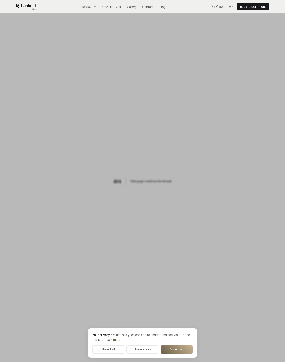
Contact (148, 7)
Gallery (131, 7)
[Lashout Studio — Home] (26, 6)
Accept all (176, 349)
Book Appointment (253, 7)
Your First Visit (111, 7)
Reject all (108, 349)
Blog (163, 7)
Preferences (143, 349)
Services (87, 7)
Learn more (113, 340)
